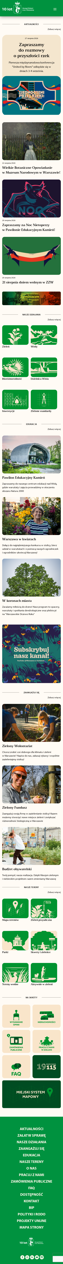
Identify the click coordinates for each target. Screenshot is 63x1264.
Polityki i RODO (31, 1214)
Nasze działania (31, 1142)
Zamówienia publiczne (31, 1181)
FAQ (31, 1188)
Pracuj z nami (31, 1174)
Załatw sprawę (31, 1135)
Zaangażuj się (31, 1148)
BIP (31, 1207)
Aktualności (31, 1128)
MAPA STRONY (31, 1227)
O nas (31, 1168)
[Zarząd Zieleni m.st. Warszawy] (18, 13)
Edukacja (31, 1155)
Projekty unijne (31, 1220)
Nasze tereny (31, 1161)
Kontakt (31, 1201)
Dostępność (31, 1194)
